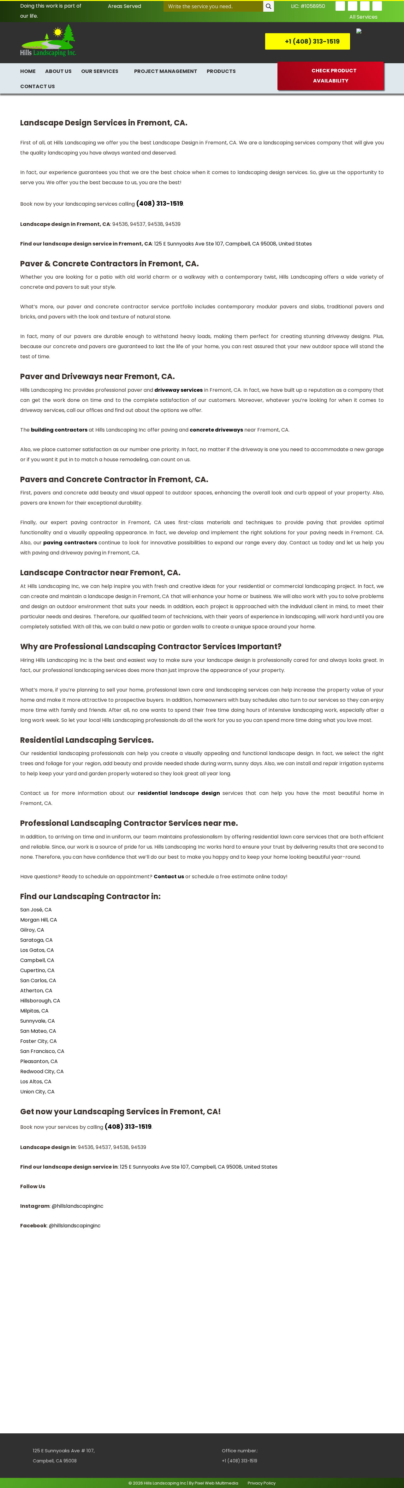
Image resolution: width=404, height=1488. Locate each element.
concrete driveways (216, 429)
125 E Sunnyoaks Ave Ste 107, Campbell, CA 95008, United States (233, 243)
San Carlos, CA (38, 980)
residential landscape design (179, 793)
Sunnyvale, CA (37, 1021)
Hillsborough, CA (40, 1000)
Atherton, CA (36, 990)
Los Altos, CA (35, 1081)
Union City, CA (37, 1091)
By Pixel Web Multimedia (213, 1483)
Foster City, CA (38, 1041)
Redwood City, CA (42, 1071)
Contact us (169, 876)
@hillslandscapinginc (78, 1206)
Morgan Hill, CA (38, 919)
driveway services (178, 390)
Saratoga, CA (36, 940)
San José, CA (36, 909)
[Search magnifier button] (268, 6)
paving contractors (70, 542)
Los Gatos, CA (37, 950)
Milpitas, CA (34, 1010)
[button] (340, 6)
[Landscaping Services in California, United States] (48, 40)
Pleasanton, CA (39, 1061)
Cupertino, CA (37, 970)
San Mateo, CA (38, 1031)
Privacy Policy (262, 1483)
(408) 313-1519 (159, 203)
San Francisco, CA (42, 1051)
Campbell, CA (37, 960)
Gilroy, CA (32, 930)
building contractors (59, 429)
